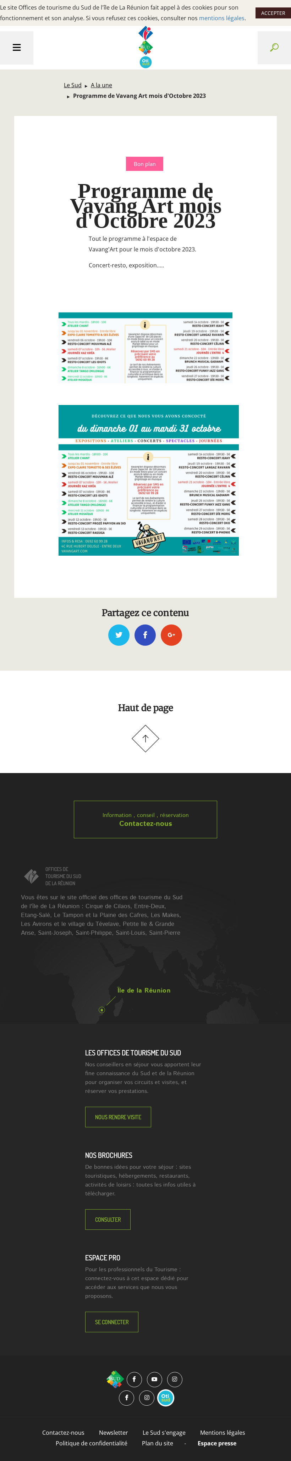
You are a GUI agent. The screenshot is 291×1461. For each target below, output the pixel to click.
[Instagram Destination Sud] (174, 1379)
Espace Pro (102, 1257)
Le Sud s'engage (164, 1433)
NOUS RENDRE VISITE (118, 1117)
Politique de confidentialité (91, 1443)
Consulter (108, 1219)
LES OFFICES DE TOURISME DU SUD (133, 1052)
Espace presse (217, 1443)
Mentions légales (222, 1433)
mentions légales (222, 18)
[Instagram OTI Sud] (146, 1398)
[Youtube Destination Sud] (154, 1379)
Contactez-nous (145, 824)
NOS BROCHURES (108, 1155)
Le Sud (73, 85)
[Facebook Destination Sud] (134, 1379)
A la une (101, 85)
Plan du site (157, 1443)
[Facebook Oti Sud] (126, 1398)
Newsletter (113, 1433)
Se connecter (111, 1322)
